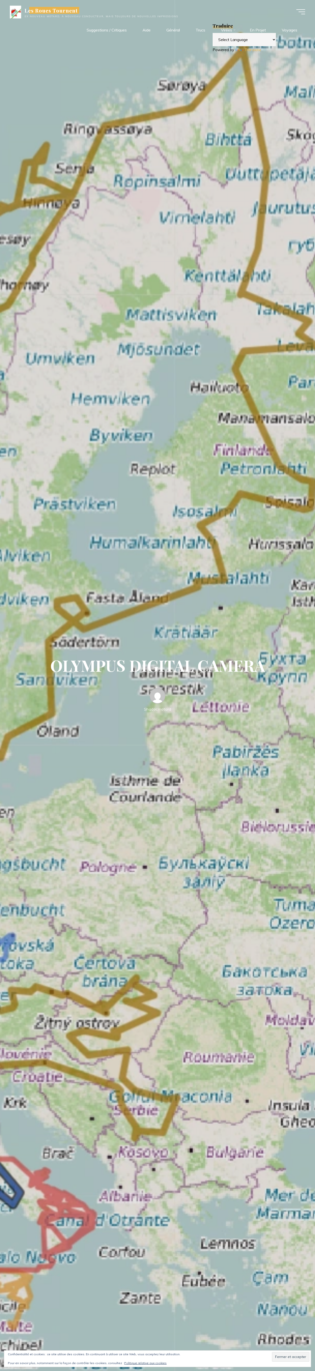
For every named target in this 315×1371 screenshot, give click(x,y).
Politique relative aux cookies (145, 1363)
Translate (252, 49)
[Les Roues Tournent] (15, 11)
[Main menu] (300, 11)
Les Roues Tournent (51, 10)
